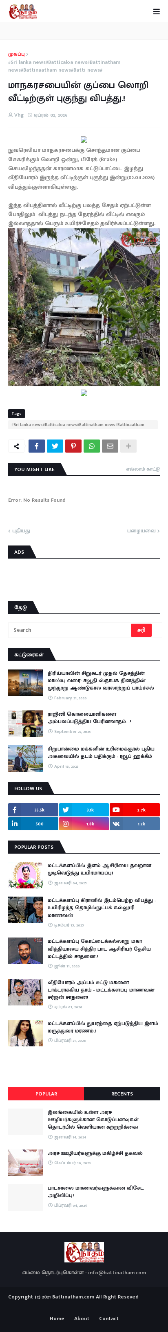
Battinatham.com (73, 1296)
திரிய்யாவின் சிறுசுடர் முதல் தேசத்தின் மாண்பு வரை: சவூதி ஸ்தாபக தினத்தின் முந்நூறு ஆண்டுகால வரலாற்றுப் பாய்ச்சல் (101, 680)
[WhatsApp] (92, 446)
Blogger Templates (84, 1304)
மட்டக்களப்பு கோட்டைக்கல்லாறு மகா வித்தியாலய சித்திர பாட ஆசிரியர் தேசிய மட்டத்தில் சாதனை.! (99, 949)
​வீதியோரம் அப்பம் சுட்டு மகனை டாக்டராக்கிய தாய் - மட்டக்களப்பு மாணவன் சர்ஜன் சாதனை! (101, 990)
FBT (109, 1306)
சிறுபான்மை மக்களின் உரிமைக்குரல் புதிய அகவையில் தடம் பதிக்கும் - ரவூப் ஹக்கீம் (101, 752)
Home (57, 1319)
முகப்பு (16, 54)
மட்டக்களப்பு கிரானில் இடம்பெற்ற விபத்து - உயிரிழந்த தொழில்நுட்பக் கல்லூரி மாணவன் (102, 908)
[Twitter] (55, 446)
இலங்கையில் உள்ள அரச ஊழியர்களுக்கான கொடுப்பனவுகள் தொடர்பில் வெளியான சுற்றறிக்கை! (93, 1120)
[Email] (110, 446)
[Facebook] (37, 446)
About (81, 1319)
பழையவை (141, 531)
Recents (122, 1093)
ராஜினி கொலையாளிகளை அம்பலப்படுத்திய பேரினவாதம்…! (89, 717)
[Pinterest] (73, 446)
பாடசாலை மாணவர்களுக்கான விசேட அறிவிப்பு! (96, 1191)
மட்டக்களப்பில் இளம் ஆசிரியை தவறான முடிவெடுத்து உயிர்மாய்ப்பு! (99, 869)
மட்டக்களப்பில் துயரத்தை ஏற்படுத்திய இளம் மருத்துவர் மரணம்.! (103, 1027)
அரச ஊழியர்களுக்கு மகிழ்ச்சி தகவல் (95, 1153)
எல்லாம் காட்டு (143, 469)
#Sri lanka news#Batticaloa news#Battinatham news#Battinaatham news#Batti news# (64, 66)
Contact (109, 1319)
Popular (46, 1093)
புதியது (21, 531)
